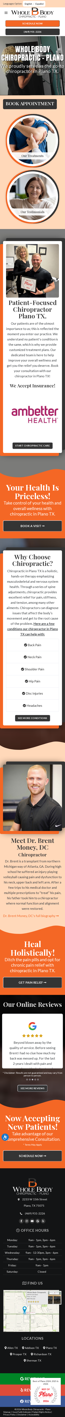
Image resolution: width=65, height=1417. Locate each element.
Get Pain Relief (31, 982)
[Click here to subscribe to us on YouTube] (32, 1221)
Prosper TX (19, 1354)
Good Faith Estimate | (22, 1412)
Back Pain (34, 645)
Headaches (34, 705)
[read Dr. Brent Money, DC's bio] (32, 798)
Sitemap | (7, 1412)
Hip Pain (34, 681)
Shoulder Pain (34, 669)
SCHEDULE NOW (31, 1156)
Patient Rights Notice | (42, 1412)
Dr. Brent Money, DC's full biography (29, 916)
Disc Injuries (34, 693)
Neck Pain (34, 657)
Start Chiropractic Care (32, 445)
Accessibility (33, 1415)
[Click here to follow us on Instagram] (26, 1221)
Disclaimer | (22, 1415)
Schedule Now (32, 23)
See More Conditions (32, 718)
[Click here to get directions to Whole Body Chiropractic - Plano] (32, 1311)
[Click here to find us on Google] (37, 1221)
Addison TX (31, 1347)
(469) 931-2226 (32, 31)
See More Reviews (32, 1088)
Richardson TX (42, 1354)
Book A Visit (31, 526)
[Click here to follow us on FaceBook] (21, 1221)
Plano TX (51, 1347)
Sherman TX (33, 1360)
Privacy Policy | (10, 1415)
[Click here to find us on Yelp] (43, 1221)
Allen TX (12, 1347)
